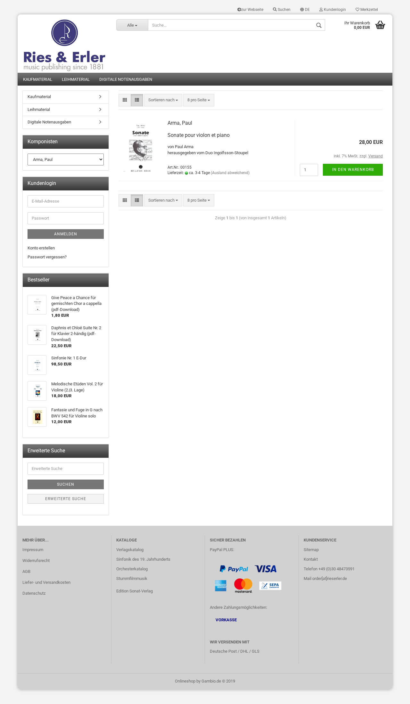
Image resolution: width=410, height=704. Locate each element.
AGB (26, 571)
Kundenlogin (334, 9)
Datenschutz (33, 593)
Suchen (284, 9)
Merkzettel (368, 9)
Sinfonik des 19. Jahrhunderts (143, 559)
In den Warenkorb (353, 169)
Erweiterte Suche (65, 499)
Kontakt (311, 559)
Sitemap (311, 549)
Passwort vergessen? (47, 257)
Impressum (32, 549)
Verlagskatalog (130, 549)
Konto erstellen (41, 248)
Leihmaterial (76, 79)
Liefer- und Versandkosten (46, 582)
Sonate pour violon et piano (199, 135)
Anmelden (65, 234)
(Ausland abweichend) (230, 173)
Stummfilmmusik (131, 578)
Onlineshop (185, 681)
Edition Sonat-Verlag (134, 591)
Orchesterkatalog (132, 568)
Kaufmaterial (37, 79)
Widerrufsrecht (36, 560)
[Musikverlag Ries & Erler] (64, 43)
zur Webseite (252, 9)
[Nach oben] (392, 694)
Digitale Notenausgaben (125, 79)
